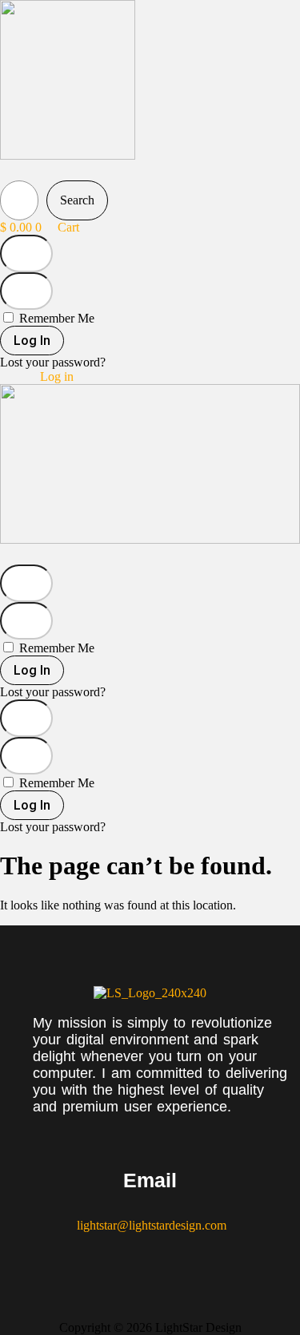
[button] (30, 171)
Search (77, 200)
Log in (57, 376)
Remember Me (55, 318)
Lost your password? (53, 362)
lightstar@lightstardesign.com (150, 1225)
